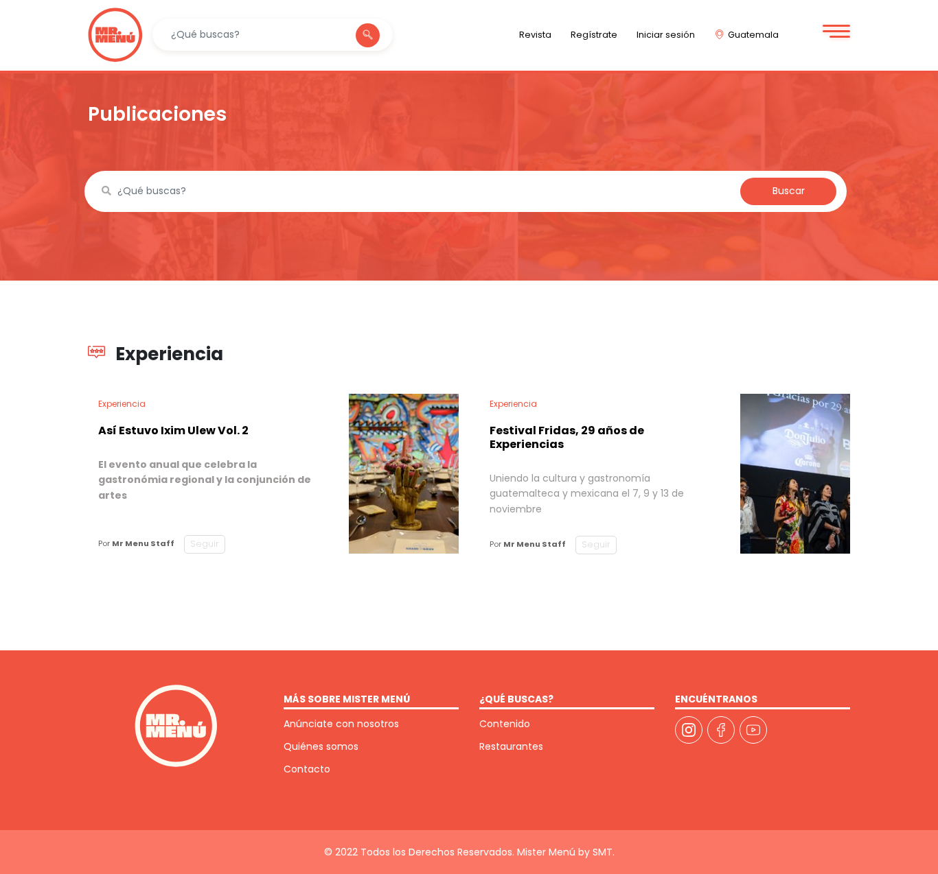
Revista (535, 34)
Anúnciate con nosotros (341, 724)
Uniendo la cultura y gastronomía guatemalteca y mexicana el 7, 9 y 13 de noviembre (587, 493)
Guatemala (753, 34)
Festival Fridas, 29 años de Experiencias (567, 437)
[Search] (368, 35)
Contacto (307, 769)
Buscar (789, 191)
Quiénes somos (321, 746)
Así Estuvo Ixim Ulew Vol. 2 (173, 430)
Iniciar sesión (666, 34)
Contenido (504, 724)
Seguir (204, 544)
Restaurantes (511, 746)
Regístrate (594, 34)
